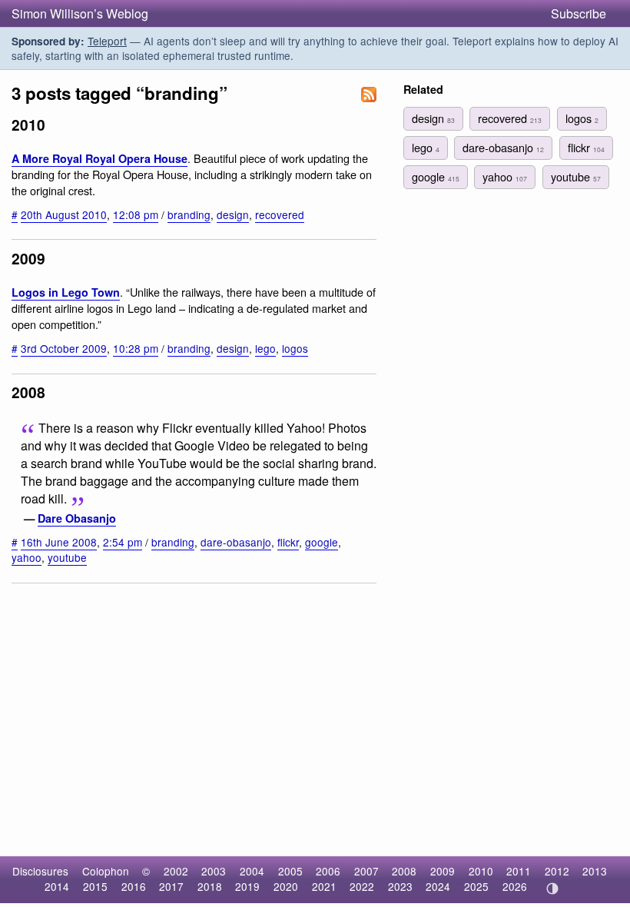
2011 (518, 871)
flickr (288, 542)
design (233, 214)
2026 (514, 886)
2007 (366, 871)
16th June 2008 (59, 542)
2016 (133, 886)
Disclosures (40, 871)
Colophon (105, 871)
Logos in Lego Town (66, 292)
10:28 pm (135, 348)
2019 (247, 886)
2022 (362, 886)
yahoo (26, 557)
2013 (594, 871)
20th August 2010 (64, 214)
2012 (557, 871)
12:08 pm (135, 214)
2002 (176, 871)
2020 (286, 886)
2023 (400, 886)
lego (265, 348)
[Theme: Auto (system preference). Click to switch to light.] (552, 888)
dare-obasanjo (236, 542)
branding (189, 214)
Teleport (107, 40)
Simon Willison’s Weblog (80, 13)
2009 (442, 871)
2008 (404, 871)
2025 (476, 886)
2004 (252, 871)
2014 (57, 886)
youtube (67, 557)
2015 (95, 886)
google (321, 542)
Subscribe (578, 13)
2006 (328, 871)
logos (295, 348)
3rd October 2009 (64, 348)
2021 (324, 886)
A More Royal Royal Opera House (99, 158)
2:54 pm (122, 542)
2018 (209, 886)
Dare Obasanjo (77, 518)
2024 (438, 886)
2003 (213, 871)
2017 (171, 886)
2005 (290, 871)
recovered (279, 214)
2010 (481, 871)
